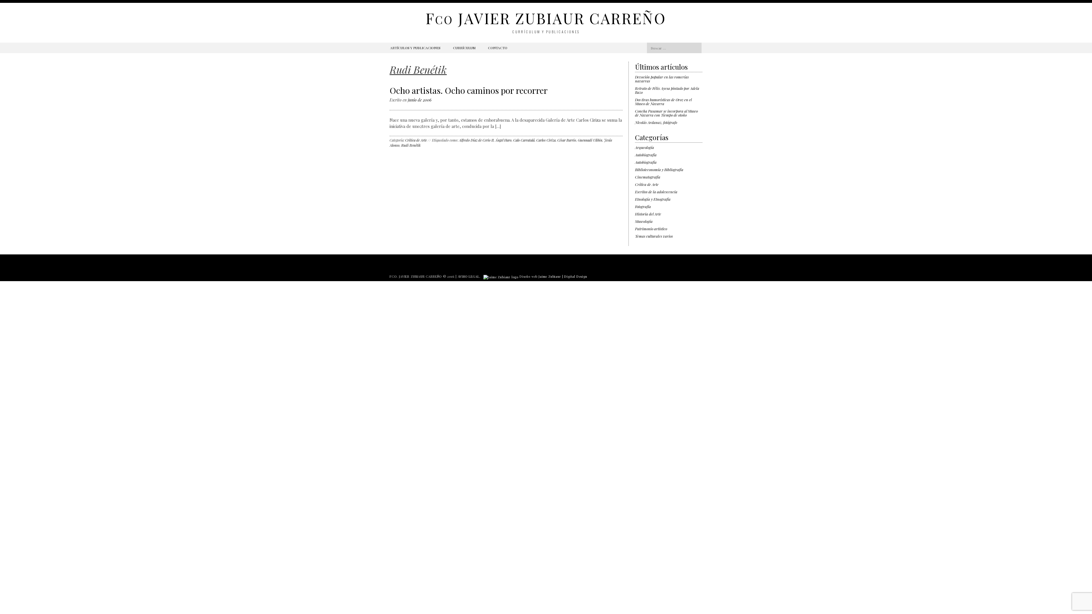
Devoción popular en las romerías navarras (662, 78)
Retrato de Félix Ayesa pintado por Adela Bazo (667, 90)
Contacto (497, 47)
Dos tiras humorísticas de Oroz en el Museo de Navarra (663, 101)
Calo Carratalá (524, 140)
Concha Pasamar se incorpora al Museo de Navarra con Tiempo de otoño (666, 113)
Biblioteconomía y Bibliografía (659, 169)
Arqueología (644, 147)
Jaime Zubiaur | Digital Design (563, 276)
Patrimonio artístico (651, 228)
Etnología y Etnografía (653, 199)
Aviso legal (468, 276)
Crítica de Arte (416, 140)
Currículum (464, 47)
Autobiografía (646, 154)
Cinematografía (647, 177)
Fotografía (643, 206)
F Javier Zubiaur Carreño (546, 18)
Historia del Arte (648, 213)
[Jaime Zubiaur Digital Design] (500, 276)
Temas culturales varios (654, 236)
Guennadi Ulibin (590, 140)
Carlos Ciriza (546, 140)
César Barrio (566, 140)
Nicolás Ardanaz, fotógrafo (656, 122)
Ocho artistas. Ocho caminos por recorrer (469, 90)
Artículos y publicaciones (415, 47)
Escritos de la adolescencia (656, 191)
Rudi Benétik (411, 145)
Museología (644, 221)
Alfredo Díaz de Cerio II (476, 140)
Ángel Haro (503, 140)
